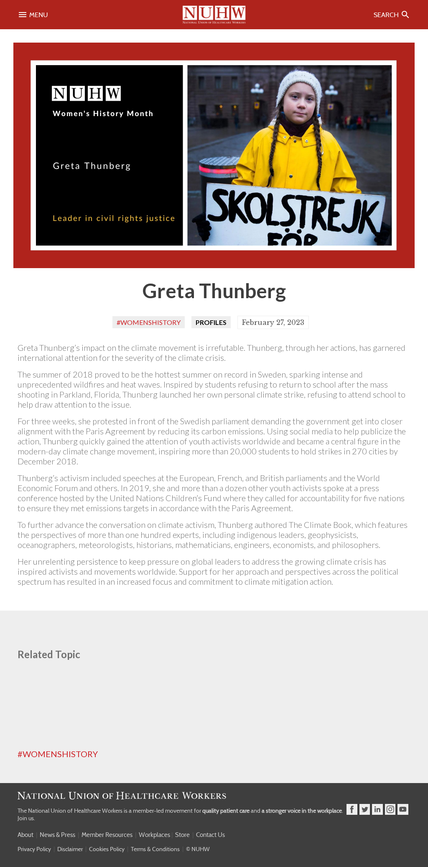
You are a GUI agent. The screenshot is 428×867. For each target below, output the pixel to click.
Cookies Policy (107, 849)
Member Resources (107, 835)
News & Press (57, 835)
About (25, 835)
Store (182, 835)
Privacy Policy (34, 849)
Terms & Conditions (155, 849)
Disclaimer (70, 849)
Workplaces (154, 835)
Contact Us (210, 835)
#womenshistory (149, 322)
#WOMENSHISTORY (58, 754)
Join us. (26, 818)
